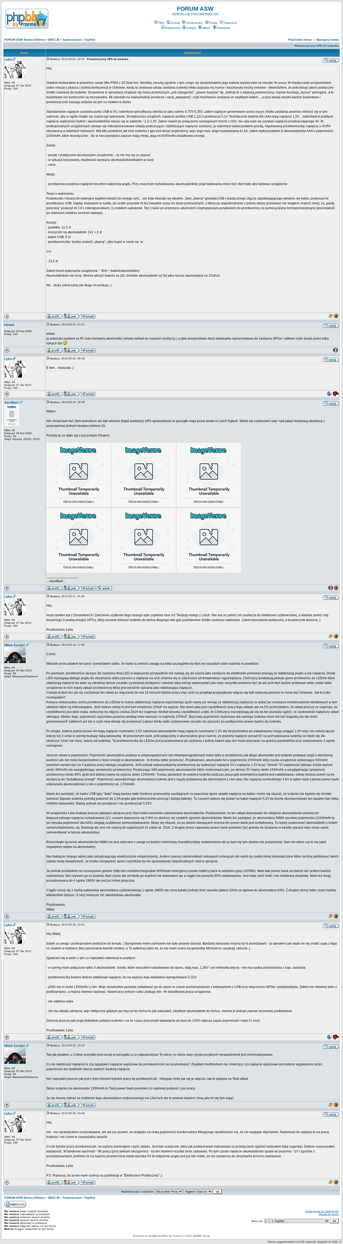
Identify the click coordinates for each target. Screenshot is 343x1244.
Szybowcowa (72, 39)
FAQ (161, 22)
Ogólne (90, 39)
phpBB (152, 1235)
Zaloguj (191, 27)
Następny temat (327, 39)
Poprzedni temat (300, 39)
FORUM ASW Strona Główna (24, 39)
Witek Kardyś (14, 645)
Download (223, 27)
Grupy (213, 22)
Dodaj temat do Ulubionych (322, 1211)
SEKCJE (53, 39)
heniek (9, 325)
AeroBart (11, 402)
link (48, 251)
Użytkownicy (194, 22)
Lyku (8, 59)
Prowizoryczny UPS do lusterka (316, 45)
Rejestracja (172, 27)
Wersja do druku (329, 1214)
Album (206, 27)
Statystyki (230, 22)
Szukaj (175, 22)
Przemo (177, 1235)
